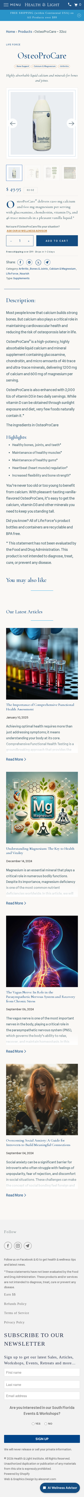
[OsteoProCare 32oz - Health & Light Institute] (42, 123)
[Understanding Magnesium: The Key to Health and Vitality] (42, 807)
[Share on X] (37, 262)
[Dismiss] (79, 15)
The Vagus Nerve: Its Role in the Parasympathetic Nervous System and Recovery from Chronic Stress (40, 996)
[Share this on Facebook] (19, 262)
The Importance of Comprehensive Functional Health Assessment (40, 706)
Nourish (24, 273)
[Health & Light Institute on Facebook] (8, 1246)
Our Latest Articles (24, 612)
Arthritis (64, 66)
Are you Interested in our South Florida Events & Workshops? (42, 1410)
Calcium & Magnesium (45, 66)
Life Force (13, 44)
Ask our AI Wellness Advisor (27, 230)
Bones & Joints (39, 268)
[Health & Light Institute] (42, 5)
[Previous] (12, 123)
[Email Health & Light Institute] (28, 1246)
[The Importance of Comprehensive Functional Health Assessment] (42, 664)
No (50, 1423)
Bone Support (23, 66)
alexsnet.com (47, 1479)
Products (25, 32)
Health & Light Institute (29, 1458)
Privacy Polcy (14, 1322)
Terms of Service (16, 1313)
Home (10, 32)
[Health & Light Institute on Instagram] (18, 1246)
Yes (37, 1423)
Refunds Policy (15, 1304)
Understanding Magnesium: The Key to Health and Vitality (40, 850)
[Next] (71, 123)
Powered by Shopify (17, 1473)
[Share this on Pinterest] (28, 262)
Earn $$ (10, 1294)
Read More (15, 759)
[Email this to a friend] (46, 262)
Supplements (21, 278)
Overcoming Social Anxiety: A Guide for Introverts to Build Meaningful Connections (38, 1142)
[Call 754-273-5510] (69, 5)
